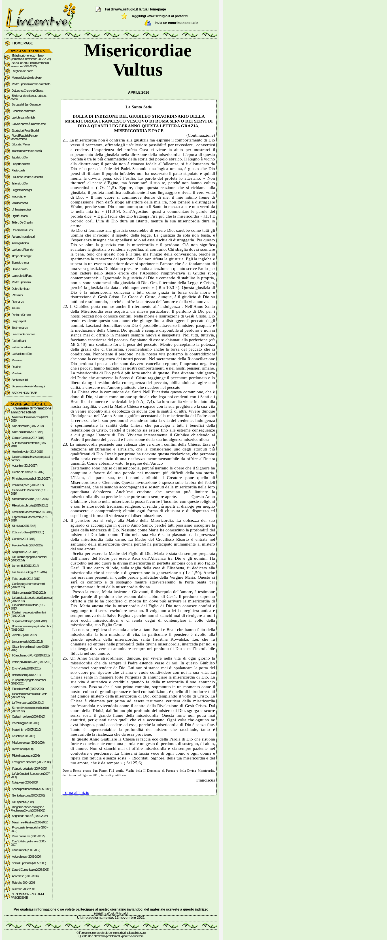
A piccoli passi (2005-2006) (26, 856)
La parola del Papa (22, 275)
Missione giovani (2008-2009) (28, 742)
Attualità (16, 308)
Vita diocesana (20, 203)
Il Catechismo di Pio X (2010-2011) (31, 655)
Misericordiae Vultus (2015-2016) (30, 499)
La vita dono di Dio (21, 353)
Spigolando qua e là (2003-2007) (30, 815)
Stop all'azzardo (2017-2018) (28, 426)
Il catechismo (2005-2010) (26, 729)
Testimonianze (20, 327)
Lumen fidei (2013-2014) (25, 565)
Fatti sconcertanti (21, 347)
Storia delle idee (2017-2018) (27, 431)
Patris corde (18, 170)
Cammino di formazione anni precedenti (31, 410)
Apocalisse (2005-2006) (25, 876)
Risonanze (18, 301)
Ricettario (17, 373)
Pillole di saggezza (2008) (26, 755)
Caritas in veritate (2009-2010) (28, 716)
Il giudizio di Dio (19, 157)
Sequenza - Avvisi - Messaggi (28, 386)
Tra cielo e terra (20, 262)
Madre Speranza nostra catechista (31, 84)
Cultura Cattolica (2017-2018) (28, 437)
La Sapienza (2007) (23, 802)
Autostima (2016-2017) (24, 465)
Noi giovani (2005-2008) (25, 782)
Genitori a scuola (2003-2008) (28, 795)
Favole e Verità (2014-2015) (27, 545)
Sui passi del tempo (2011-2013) (29, 621)
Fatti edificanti (19, 340)
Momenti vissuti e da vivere (26, 77)
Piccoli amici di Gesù (23, 230)
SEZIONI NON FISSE (24, 392)
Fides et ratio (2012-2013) (26, 578)
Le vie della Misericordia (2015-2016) (32, 512)
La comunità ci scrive (23, 334)
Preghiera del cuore (22, 71)
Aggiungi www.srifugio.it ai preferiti (160, 16)
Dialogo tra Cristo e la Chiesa (27, 90)
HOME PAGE (22, 43)
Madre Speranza (21, 282)
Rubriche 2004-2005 (23, 882)
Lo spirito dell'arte (21, 164)
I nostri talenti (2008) (22, 749)
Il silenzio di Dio (19, 183)
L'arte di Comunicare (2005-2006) (30, 869)
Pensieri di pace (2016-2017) (28, 485)
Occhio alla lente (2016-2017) (28, 472)
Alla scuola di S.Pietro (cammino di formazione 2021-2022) (29, 64)
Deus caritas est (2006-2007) (28, 836)
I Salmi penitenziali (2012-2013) (29, 592)
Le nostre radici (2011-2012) (27, 641)
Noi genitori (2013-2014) (25, 551)
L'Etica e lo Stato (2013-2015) (28, 532)
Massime (17, 360)
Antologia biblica (20, 243)
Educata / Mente (21, 144)
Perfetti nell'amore (21, 314)
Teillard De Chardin (22, 222)
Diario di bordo (19, 269)
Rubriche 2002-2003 (23, 889)
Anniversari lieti (19, 379)
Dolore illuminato (20, 288)
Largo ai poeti (19, 321)
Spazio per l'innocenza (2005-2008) (31, 789)
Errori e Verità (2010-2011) (26, 668)
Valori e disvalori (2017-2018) (27, 451)
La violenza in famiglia (23, 117)
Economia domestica (23, 111)
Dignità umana (19, 216)
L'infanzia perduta (21, 209)
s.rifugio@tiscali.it (116, 913)
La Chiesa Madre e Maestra (27, 177)
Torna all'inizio (76, 792)
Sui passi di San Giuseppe (26, 104)
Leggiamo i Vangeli (22, 190)
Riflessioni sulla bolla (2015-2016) (30, 505)
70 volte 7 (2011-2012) (24, 635)
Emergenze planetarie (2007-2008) (31, 762)
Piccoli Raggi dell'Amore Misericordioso (23, 137)
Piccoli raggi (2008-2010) (25, 723)
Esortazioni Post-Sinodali (25, 130)
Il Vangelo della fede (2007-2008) (29, 768)
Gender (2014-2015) (23, 538)
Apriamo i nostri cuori (23, 236)
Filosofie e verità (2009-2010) (28, 688)
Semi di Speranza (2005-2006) (29, 863)
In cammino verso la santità (27, 151)
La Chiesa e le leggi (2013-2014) (29, 572)
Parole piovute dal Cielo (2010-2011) (31, 662)
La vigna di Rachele (22, 249)
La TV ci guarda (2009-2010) (28, 702)
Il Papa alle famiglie (21, 256)
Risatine (16, 366)
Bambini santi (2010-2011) (26, 675)
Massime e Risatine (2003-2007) (30, 822)
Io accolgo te (18, 196)
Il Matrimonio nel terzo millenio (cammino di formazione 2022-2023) (30, 57)
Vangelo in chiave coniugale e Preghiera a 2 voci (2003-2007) (28, 808)
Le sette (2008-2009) (23, 736)
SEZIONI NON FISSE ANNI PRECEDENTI (27, 895)
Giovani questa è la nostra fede (29, 124)
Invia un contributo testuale (176, 23)
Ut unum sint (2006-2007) (26, 850)
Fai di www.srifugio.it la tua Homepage (135, 9)
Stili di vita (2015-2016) (24, 525)
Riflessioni (17, 295)
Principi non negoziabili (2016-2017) (31, 478)
